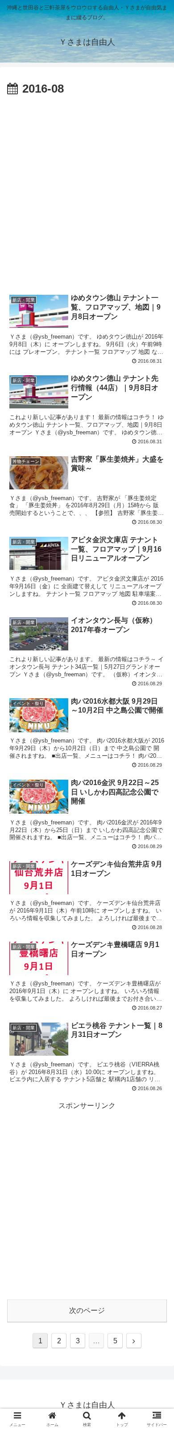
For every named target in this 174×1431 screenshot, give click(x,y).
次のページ (87, 1310)
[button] (156, 989)
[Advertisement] (87, 191)
